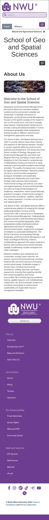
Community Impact (15, 435)
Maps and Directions (15, 353)
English (7, 26)
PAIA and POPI (13, 429)
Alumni (10, 378)
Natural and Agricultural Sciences (27, 31)
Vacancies (11, 397)
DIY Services (12, 454)
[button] (7, 87)
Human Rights (13, 422)
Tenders (10, 391)
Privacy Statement (28, 504)
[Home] (19, 6)
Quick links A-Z (13, 359)
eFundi (10, 473)
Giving (9, 384)
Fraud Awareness (14, 416)
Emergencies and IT (15, 346)
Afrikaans (18, 26)
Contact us (24, 321)
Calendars (11, 340)
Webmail (10, 467)
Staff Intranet (12, 460)
